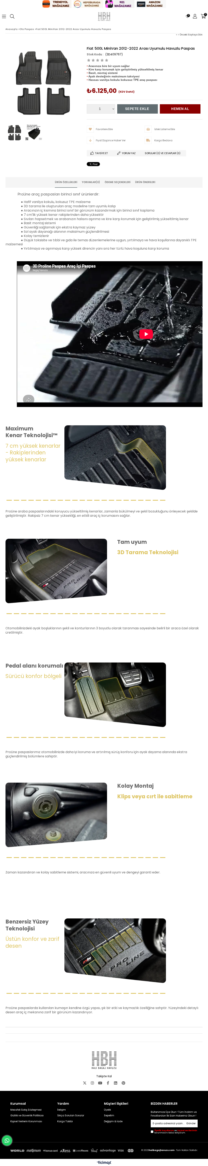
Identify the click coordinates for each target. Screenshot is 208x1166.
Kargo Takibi (65, 1121)
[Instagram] (92, 1083)
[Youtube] (100, 1083)
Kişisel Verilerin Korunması (26, 1121)
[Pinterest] (123, 1083)
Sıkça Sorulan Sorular (70, 1115)
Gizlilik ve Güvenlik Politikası (27, 1115)
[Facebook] (108, 1083)
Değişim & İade (113, 1121)
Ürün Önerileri (145, 182)
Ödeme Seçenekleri (117, 182)
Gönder (191, 1123)
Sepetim (109, 1115)
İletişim (61, 1109)
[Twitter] (85, 1083)
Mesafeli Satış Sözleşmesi (26, 1109)
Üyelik (107, 1109)
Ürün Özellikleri (66, 182)
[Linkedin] (115, 1083)
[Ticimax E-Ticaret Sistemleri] (104, 1163)
